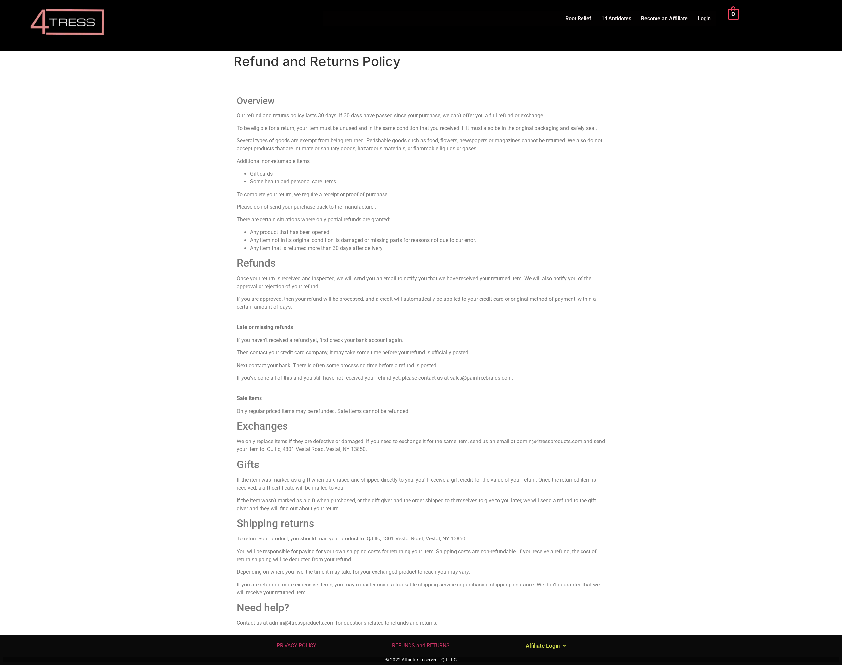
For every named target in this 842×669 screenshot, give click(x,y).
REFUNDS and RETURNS (421, 645)
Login (704, 18)
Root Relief (578, 18)
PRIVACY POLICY (295, 645)
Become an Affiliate (664, 18)
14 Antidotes (616, 18)
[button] (546, 646)
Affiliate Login (543, 645)
